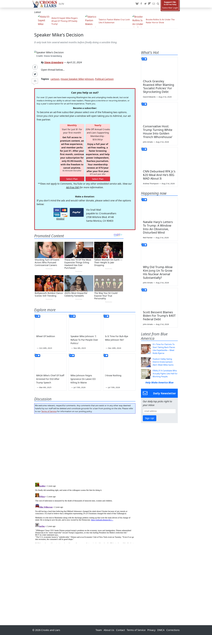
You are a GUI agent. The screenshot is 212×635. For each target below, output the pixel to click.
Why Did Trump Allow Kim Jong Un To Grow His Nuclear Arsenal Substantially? (157, 272)
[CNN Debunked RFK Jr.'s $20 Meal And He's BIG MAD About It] (159, 157)
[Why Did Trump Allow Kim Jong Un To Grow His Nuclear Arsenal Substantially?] (159, 253)
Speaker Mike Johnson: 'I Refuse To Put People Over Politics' (84, 340)
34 (36, 316)
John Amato (148, 142)
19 (143, 199)
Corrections (173, 630)
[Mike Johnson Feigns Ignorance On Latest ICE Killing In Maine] (85, 363)
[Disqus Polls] (85, 447)
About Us (109, 630)
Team (99, 630)
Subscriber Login (170, 8)
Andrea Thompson (151, 183)
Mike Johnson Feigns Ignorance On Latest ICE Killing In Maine (83, 379)
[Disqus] (84, 512)
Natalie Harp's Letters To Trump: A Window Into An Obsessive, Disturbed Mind (158, 227)
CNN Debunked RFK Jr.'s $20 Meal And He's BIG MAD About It (159, 174)
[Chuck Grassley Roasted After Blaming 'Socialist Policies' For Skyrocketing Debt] (159, 67)
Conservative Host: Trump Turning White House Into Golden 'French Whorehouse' (157, 131)
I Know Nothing (113, 375)
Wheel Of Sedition (45, 336)
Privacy (151, 630)
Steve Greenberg (53, 62)
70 (105, 316)
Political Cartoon (104, 79)
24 (143, 245)
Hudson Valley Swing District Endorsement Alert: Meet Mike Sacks (163, 362)
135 (71, 316)
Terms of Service (49, 411)
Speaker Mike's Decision (58, 35)
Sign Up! (149, 418)
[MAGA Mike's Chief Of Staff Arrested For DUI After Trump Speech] (50, 363)
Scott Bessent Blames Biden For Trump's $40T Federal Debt (159, 315)
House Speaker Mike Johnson (77, 79)
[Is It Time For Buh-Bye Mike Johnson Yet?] (119, 323)
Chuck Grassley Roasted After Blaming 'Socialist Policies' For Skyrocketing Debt (158, 86)
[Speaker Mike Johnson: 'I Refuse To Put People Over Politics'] (85, 323)
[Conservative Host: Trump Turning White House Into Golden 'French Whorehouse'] (159, 112)
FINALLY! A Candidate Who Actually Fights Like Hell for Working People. (165, 373)
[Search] (157, 4)
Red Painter (148, 237)
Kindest (60, 218)
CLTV (61, 3)
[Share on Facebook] (35, 67)
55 (143, 149)
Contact (120, 630)
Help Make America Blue (159, 382)
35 (35, 81)
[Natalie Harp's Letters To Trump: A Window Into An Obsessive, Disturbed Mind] (159, 208)
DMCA (161, 630)
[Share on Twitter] (35, 74)
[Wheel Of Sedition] (50, 323)
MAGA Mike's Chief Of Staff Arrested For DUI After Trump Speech (50, 379)
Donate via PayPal (77, 212)
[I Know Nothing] (119, 363)
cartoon (55, 79)
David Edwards (149, 97)
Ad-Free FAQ (72, 187)
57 (143, 104)
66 (36, 355)
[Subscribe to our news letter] (153, 4)
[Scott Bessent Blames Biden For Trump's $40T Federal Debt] (159, 298)
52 (143, 290)
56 (71, 355)
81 (143, 59)
